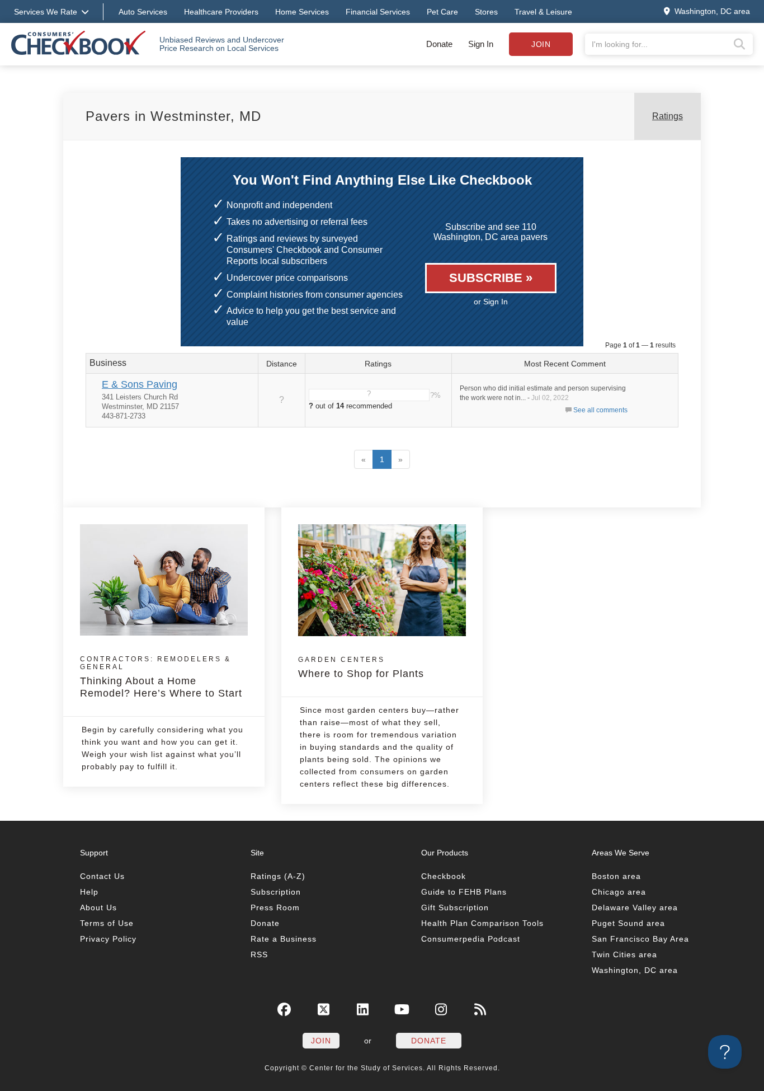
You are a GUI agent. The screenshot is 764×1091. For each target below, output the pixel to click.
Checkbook (443, 876)
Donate (439, 44)
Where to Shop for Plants (361, 667)
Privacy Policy (108, 938)
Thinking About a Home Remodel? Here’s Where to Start (161, 677)
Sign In (480, 44)
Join (540, 44)
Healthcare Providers (221, 11)
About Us (98, 907)
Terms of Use (107, 923)
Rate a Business (284, 938)
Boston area (616, 876)
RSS (259, 954)
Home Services (302, 11)
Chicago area (619, 891)
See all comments (600, 410)
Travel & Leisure (543, 11)
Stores (486, 11)
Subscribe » (490, 278)
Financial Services (378, 11)
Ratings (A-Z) (278, 876)
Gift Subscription (455, 907)
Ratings (667, 116)
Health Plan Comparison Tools (482, 923)
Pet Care (442, 11)
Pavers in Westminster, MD (173, 116)
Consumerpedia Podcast (470, 938)
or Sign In (491, 301)
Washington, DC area (635, 970)
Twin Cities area (624, 954)
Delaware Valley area (635, 907)
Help (89, 891)
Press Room (275, 907)
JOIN (321, 1040)
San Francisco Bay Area (640, 938)
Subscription (276, 891)
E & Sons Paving (139, 384)
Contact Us (102, 876)
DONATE (428, 1040)
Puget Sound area (628, 923)
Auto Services (143, 11)
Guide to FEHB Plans (464, 891)
